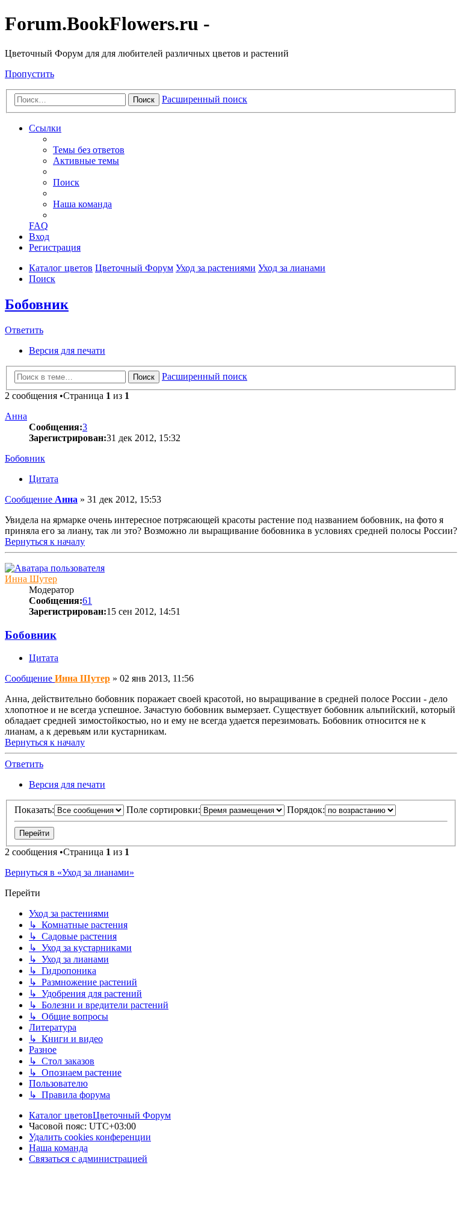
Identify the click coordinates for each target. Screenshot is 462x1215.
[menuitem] (89, 150)
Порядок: (306, 810)
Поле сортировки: (163, 810)
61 (87, 600)
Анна (16, 416)
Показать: (34, 810)
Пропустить (29, 74)
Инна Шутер (31, 579)
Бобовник (37, 304)
